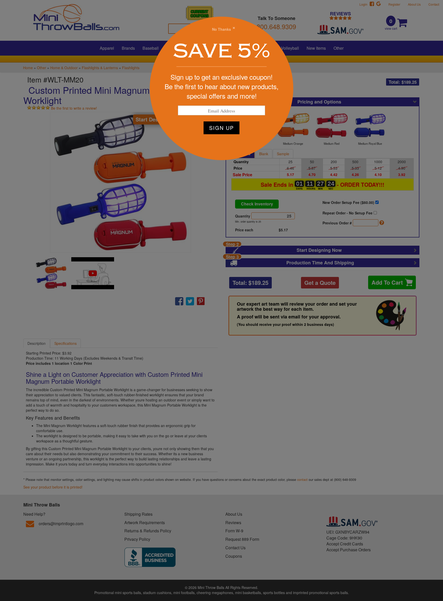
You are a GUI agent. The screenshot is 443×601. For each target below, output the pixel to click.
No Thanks (221, 29)
